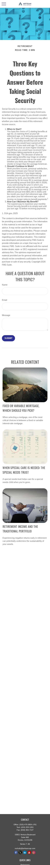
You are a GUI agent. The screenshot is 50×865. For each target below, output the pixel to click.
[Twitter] (20, 852)
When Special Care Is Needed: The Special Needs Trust (24, 470)
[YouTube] (29, 852)
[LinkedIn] (25, 852)
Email (4, 300)
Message (6, 315)
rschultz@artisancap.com (25, 848)
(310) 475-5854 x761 (28, 824)
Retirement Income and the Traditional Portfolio (20, 528)
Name (4, 285)
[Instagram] (34, 852)
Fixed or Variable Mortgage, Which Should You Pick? (21, 408)
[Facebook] (16, 852)
